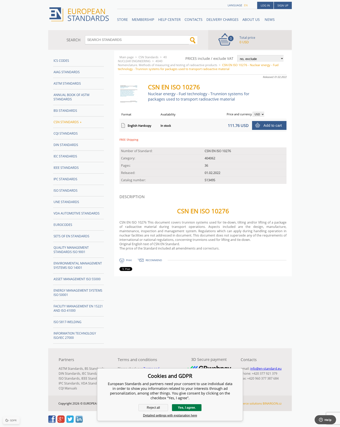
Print (129, 260)
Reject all (153, 407)
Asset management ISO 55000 (77, 279)
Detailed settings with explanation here (170, 415)
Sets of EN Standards (71, 236)
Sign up (282, 5)
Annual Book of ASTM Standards (71, 97)
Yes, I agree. (187, 407)
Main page (126, 57)
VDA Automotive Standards (77, 213)
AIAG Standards (67, 72)
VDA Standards (92, 383)
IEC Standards (65, 156)
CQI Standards (66, 133)
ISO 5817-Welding (67, 322)
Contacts (193, 19)
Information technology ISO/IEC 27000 (75, 335)
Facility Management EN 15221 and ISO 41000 (78, 308)
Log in (265, 5)
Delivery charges (222, 19)
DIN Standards (66, 145)
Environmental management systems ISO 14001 (78, 265)
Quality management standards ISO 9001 (71, 249)
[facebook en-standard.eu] (52, 422)
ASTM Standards (67, 83)
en (246, 5)
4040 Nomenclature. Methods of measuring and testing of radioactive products (167, 63)
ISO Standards (66, 190)
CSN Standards (148, 57)
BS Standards (94, 368)
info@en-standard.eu (266, 368)
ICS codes (61, 60)
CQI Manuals (68, 388)
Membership (143, 19)
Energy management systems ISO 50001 (78, 292)
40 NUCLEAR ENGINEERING (142, 59)
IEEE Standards (66, 167)
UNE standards (66, 202)
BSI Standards (65, 110)
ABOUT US (251, 19)
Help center (169, 19)
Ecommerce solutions (247, 403)
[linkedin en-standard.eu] (79, 422)
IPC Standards (65, 179)
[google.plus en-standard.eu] (61, 422)
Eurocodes (63, 225)
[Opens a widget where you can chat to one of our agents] (325, 420)
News (270, 19)
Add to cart (272, 125)
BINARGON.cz (272, 403)
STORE (122, 19)
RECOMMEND (154, 260)
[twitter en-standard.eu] (70, 422)
